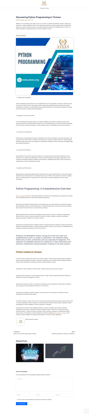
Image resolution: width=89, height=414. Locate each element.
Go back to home (44, 8)
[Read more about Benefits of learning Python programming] (59, 350)
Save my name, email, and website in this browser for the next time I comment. (35, 399)
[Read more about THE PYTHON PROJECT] (30, 352)
